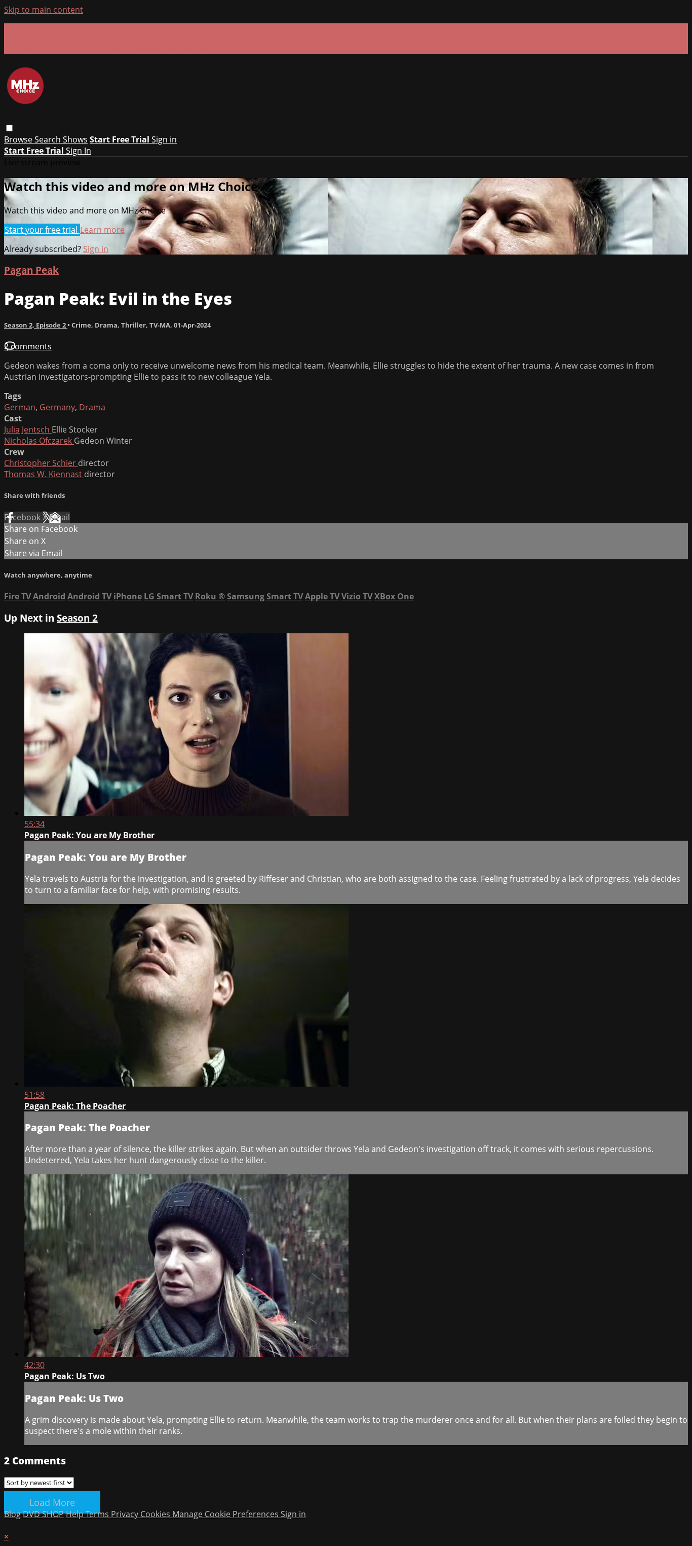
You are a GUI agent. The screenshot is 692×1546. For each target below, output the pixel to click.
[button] (9, 128)
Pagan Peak (31, 270)
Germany (57, 407)
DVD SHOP (43, 1514)
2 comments (28, 346)
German (19, 407)
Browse (19, 139)
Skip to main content (43, 9)
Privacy (125, 1514)
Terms (98, 1514)
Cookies (156, 1514)
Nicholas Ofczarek (39, 440)
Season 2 (77, 618)
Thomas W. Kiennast (44, 474)
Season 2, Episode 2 (35, 325)
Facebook (23, 517)
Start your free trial (42, 229)
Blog (12, 1514)
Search (48, 139)
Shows (75, 139)
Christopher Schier (41, 463)
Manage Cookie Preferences (226, 1514)
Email (59, 517)
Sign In (78, 150)
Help (76, 1514)
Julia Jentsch (28, 429)
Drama (92, 407)
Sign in (164, 139)
